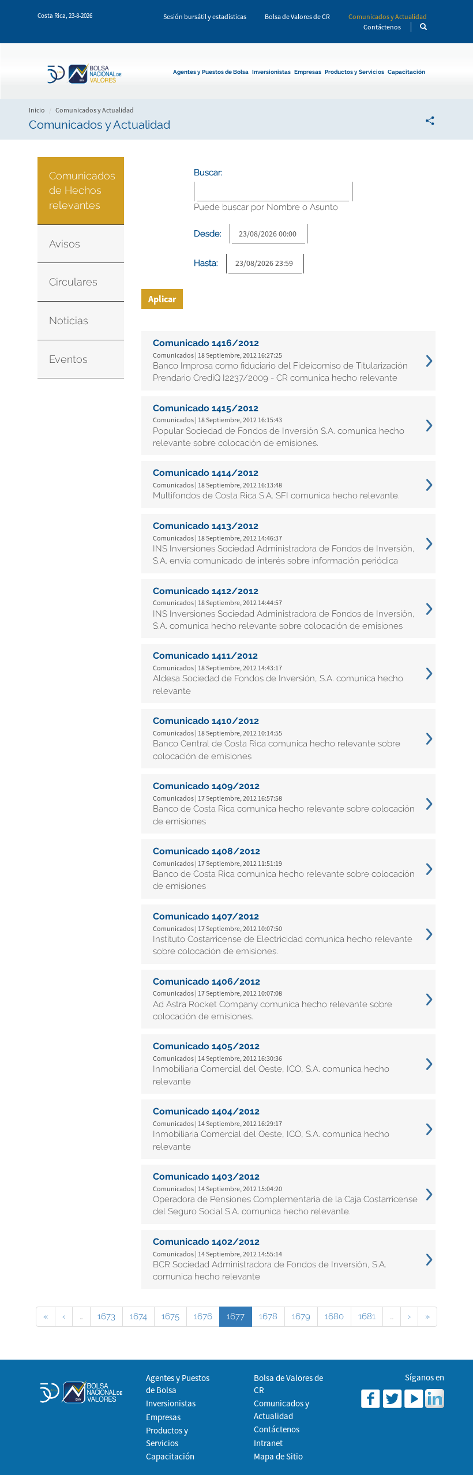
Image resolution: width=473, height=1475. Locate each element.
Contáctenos (382, 26)
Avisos (64, 244)
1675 (170, 1316)
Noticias (68, 320)
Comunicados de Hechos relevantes (82, 190)
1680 (334, 1316)
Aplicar (162, 299)
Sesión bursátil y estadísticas (204, 16)
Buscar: (208, 172)
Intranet (268, 1443)
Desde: (208, 233)
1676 (203, 1316)
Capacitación (406, 72)
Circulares (73, 282)
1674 (138, 1316)
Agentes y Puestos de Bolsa (211, 72)
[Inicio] (87, 74)
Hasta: (206, 263)
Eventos (68, 359)
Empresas (307, 72)
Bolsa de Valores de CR (297, 16)
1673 (106, 1316)
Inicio (37, 110)
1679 (301, 1316)
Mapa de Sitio (278, 1456)
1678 (268, 1316)
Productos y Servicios (354, 72)
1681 (367, 1316)
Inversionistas (271, 72)
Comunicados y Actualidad (387, 16)
